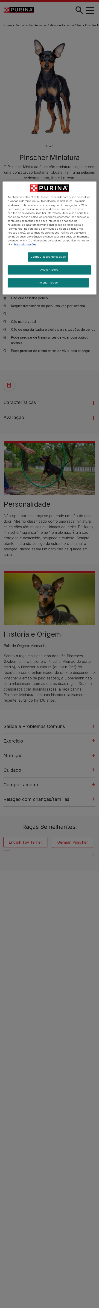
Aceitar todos (49, 269)
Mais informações (25, 244)
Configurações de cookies (48, 257)
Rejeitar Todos (48, 282)
